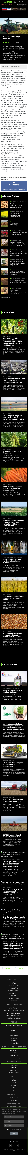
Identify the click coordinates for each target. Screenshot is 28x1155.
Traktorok (7, 42)
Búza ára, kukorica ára (14, 1013)
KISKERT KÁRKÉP (14, 1035)
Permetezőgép (14, 1070)
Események (14, 1085)
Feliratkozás (14, 1133)
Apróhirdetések (14, 1043)
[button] (15, 1)
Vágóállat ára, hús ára (14, 1018)
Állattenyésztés (14, 998)
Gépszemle (14, 1028)
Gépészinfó (14, 1040)
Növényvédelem (14, 993)
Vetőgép (14, 1067)
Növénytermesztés (14, 990)
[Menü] (19, 1)
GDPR (14, 1090)
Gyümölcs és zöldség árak (14, 1015)
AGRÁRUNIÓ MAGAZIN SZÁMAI (14, 1025)
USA (2, 179)
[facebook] (10, 1145)
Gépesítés (17, 66)
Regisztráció (14, 1050)
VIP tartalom (14, 1055)
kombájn (16, 177)
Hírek (11, 66)
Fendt (6, 179)
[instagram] (14, 1145)
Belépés (14, 1053)
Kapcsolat (14, 1100)
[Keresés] (22, 1)
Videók (14, 1082)
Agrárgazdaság (14, 985)
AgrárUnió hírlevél (15, 1129)
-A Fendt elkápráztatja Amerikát (14, 187)
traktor (9, 177)
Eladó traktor (14, 1065)
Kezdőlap (5, 66)
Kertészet (14, 995)
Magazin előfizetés (14, 1058)
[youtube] (17, 1145)
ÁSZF (14, 1087)
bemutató (23, 177)
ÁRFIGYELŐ (14, 1030)
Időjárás (14, 1038)
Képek (14, 1080)
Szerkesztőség (14, 1097)
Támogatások (14, 988)
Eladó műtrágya (14, 1073)
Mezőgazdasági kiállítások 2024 (14, 1010)
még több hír (5, 298)
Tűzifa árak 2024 (14, 1008)
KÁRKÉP (14, 1033)
